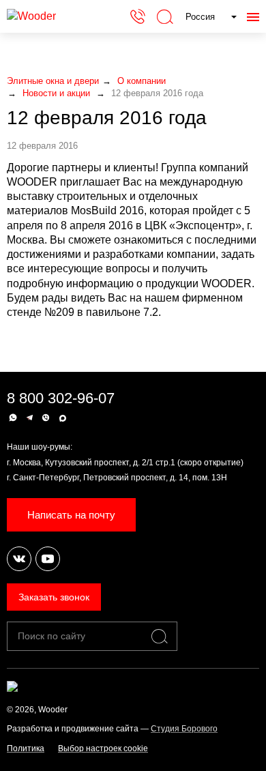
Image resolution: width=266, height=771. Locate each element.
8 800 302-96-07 (61, 398)
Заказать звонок (53, 597)
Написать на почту (71, 515)
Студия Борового (184, 728)
